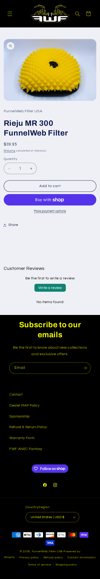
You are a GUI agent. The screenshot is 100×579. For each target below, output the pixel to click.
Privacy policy (29, 557)
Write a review (50, 288)
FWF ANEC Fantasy (25, 449)
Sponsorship (19, 416)
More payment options (50, 211)
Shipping (9, 150)
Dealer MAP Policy (24, 405)
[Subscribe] (85, 368)
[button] (9, 13)
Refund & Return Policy (28, 427)
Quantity (10, 159)
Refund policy (53, 557)
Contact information (81, 557)
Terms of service (39, 564)
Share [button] (13, 225)
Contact (16, 394)
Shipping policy (66, 564)
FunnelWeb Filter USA (47, 551)
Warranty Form (21, 438)
